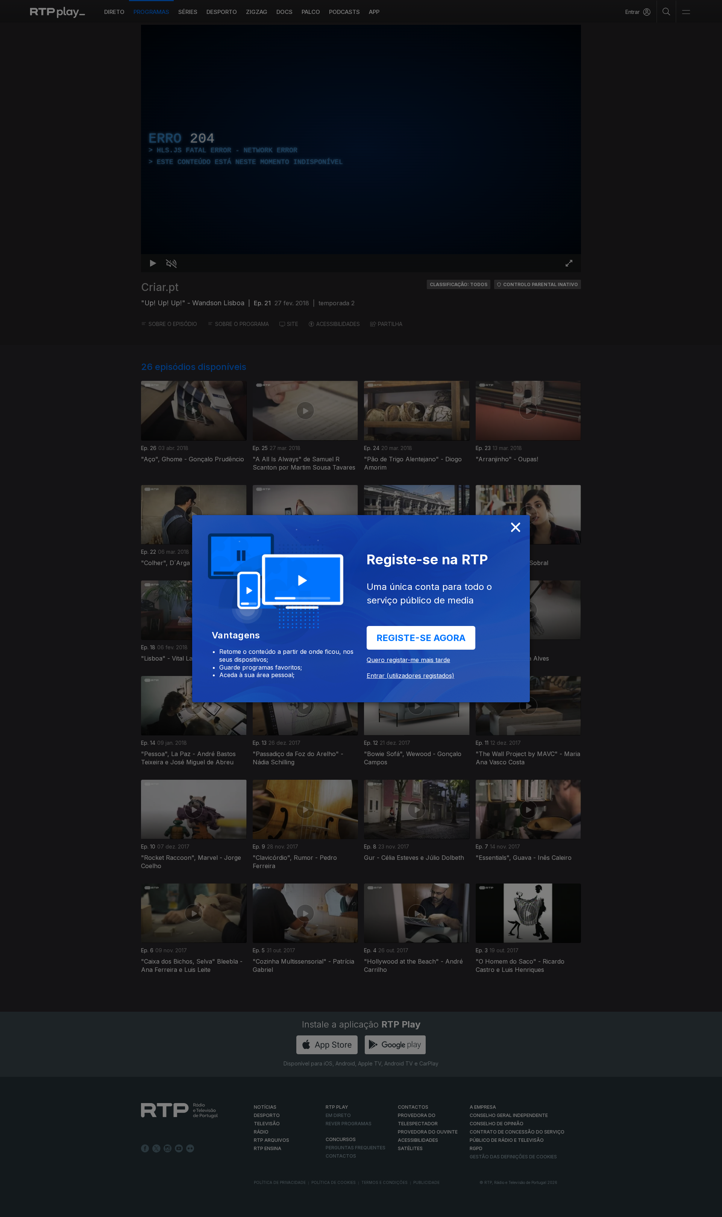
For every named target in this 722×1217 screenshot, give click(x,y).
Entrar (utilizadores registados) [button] (410, 675)
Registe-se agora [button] (421, 637)
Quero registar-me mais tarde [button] (408, 660)
